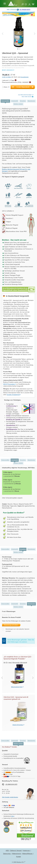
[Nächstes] (34, 33)
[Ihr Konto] (29, 4)
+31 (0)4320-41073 (24, 9)
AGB (7, 850)
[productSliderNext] (32, 677)
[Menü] (4, 3)
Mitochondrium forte (17, 687)
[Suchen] (22, 4)
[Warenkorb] (33, 4)
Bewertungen (31, 101)
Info (12, 816)
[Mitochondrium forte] (17, 674)
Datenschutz (7, 853)
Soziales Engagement (13, 394)
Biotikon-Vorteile (18, 104)
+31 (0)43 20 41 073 (11, 784)
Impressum (26, 850)
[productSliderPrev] (2, 677)
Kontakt (18, 856)
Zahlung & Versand (16, 850)
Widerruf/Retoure (27, 853)
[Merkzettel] (26, 4)
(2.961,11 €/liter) (6, 77)
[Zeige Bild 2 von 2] (19, 48)
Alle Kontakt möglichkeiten (10, 797)
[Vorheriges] (2, 33)
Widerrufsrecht (16, 853)
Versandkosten (24, 77)
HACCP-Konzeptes (9, 384)
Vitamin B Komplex (17, 724)
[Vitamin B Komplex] (18, 712)
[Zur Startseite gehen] (12, 3)
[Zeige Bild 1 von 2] (17, 48)
